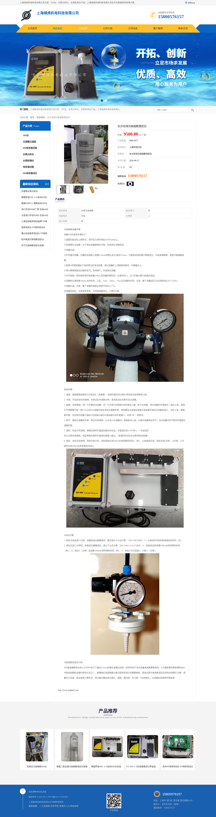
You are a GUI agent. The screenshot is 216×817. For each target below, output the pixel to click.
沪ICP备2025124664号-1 (58, 797)
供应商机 (57, 28)
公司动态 (133, 28)
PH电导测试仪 (30, 173)
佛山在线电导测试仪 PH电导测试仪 (35, 233)
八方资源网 (45, 806)
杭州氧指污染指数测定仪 (32, 239)
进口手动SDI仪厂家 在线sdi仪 (34, 209)
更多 (47, 184)
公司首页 (32, 28)
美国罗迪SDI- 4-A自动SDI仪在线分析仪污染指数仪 (35, 197)
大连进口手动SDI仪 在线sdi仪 (34, 215)
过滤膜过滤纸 (29, 142)
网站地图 (74, 806)
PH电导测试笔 (30, 148)
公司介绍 (107, 28)
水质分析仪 (28, 154)
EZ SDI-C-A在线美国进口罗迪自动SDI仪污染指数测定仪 (108, 766)
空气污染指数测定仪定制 (32, 245)
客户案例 (158, 28)
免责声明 (54, 806)
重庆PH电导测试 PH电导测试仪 (170, 766)
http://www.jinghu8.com (68, 690)
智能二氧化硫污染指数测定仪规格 (28, 766)
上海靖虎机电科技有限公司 (40, 802)
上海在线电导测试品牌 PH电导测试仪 (35, 221)
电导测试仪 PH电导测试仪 (33, 227)
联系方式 (183, 28)
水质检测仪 (28, 160)
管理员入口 (64, 806)
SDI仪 (26, 135)
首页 (32, 117)
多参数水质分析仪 (29, 191)
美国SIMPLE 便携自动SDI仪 (34, 203)
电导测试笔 (28, 167)
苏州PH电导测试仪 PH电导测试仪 (134, 766)
